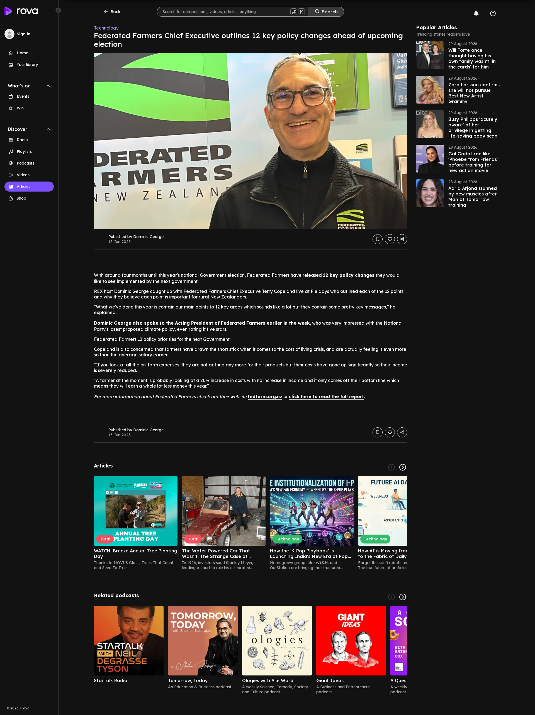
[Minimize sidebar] (58, 10)
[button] (458, 55)
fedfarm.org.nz (265, 396)
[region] (250, 523)
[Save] (378, 239)
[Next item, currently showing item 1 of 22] (402, 467)
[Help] (493, 13)
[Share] (402, 239)
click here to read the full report (326, 396)
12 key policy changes (348, 275)
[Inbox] (476, 13)
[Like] (390, 239)
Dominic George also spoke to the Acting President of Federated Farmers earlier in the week (202, 323)
